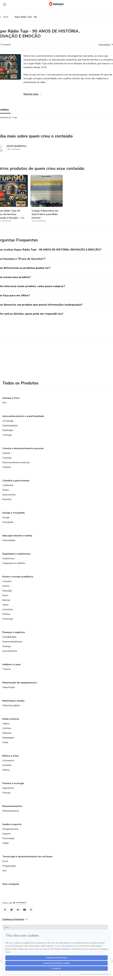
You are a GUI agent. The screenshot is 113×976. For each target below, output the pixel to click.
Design (6, 517)
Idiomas (6, 600)
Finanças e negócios (13, 632)
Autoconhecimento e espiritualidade (23, 416)
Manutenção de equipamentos (19, 682)
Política (6, 614)
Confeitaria (7, 485)
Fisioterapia (8, 838)
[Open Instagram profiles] (31, 910)
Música (5, 769)
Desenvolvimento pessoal (16, 462)
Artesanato (8, 760)
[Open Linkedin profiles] (18, 910)
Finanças (6, 646)
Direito (5, 586)
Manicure (6, 733)
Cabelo (6, 723)
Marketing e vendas (13, 700)
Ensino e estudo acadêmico (17, 576)
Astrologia (7, 420)
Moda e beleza (10, 719)
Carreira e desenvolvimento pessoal (23, 448)
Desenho (7, 765)
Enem (5, 595)
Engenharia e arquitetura (16, 553)
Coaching (6, 457)
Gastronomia (8, 494)
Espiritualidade (10, 425)
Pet (4, 402)
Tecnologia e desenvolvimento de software (27, 856)
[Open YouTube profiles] (24, 910)
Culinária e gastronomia (15, 480)
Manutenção (8, 687)
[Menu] (4, 4)
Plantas (6, 792)
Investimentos (9, 651)
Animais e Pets (11, 398)
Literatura (7, 609)
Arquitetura (8, 558)
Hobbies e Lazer (11, 664)
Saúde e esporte (11, 824)
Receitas (6, 499)
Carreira (6, 453)
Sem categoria (10, 884)
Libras (5, 604)
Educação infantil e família (17, 535)
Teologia (7, 435)
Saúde (5, 843)
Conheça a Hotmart (13, 919)
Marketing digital (11, 705)
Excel (5, 861)
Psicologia (7, 618)
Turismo (6, 669)
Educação (7, 590)
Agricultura (8, 788)
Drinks (5, 490)
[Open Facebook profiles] (5, 910)
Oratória (6, 467)
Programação (9, 866)
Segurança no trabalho (13, 563)
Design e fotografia (13, 512)
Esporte (6, 833)
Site (4, 870)
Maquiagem (8, 737)
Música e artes (10, 755)
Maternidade (8, 540)
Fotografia (7, 522)
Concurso (7, 581)
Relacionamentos (12, 806)
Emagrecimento (10, 829)
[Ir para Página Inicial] (56, 3)
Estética (6, 728)
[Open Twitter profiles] (11, 910)
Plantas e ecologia (13, 783)
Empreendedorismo (12, 641)
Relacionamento (10, 810)
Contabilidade (9, 637)
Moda (5, 742)
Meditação (7, 430)
